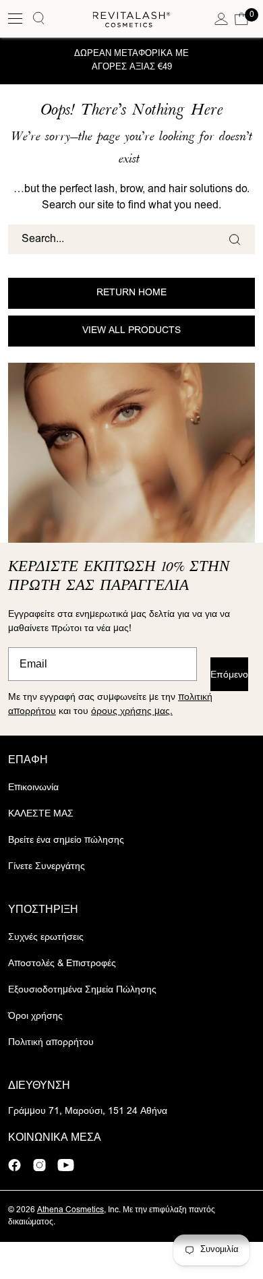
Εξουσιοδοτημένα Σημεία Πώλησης (82, 990)
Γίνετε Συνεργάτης (46, 867)
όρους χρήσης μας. (132, 711)
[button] (241, 19)
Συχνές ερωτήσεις (46, 938)
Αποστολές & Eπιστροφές (62, 964)
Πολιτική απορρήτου (51, 1043)
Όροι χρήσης (35, 1016)
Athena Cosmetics (70, 1210)
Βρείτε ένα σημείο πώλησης (66, 840)
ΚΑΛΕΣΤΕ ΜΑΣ (41, 814)
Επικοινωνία (33, 788)
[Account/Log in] (221, 19)
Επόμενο (229, 673)
